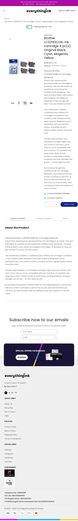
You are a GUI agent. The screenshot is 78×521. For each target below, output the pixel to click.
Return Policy (10, 431)
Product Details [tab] (17, 218)
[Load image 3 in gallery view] (25, 103)
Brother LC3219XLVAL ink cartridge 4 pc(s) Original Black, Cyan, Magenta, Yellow (39, 21)
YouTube (8, 462)
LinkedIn (7, 450)
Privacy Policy (10, 427)
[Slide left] (7, 102)
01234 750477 (11, 387)
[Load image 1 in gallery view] (12, 103)
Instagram (8, 454)
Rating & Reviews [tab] (44, 218)
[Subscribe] (55, 337)
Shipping (47, 66)
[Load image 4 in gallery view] (31, 103)
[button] (4, 10)
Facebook (8, 458)
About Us (8, 404)
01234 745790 (29, 4)
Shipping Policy (10, 435)
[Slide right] (37, 102)
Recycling (8, 408)
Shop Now (21, 357)
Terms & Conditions (12, 439)
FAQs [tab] (65, 218)
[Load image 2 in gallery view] (18, 103)
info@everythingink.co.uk (46, 4)
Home (6, 18)
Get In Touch (9, 412)
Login (6, 416)
